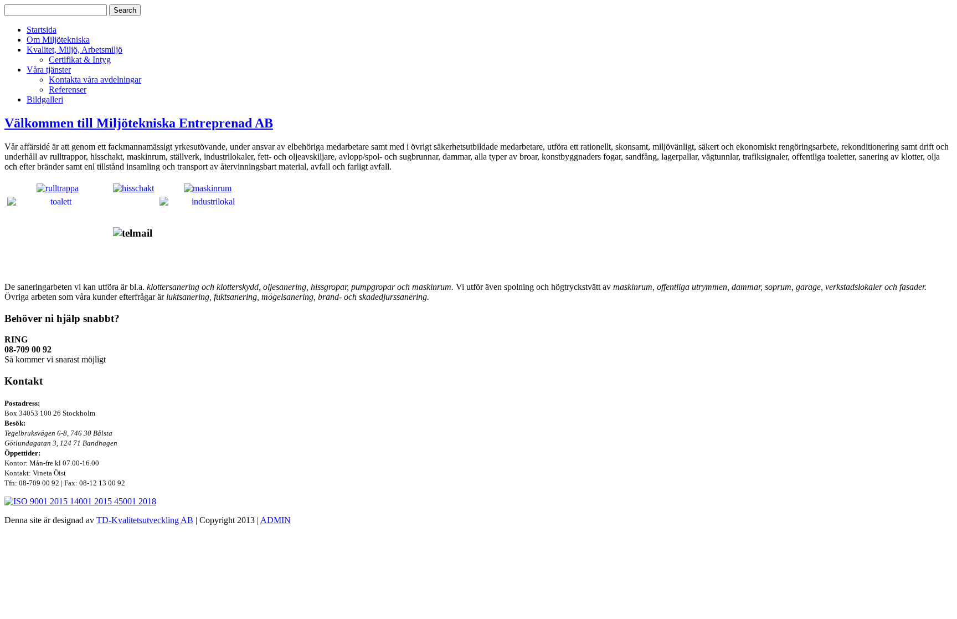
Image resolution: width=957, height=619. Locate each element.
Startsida (41, 29)
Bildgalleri (45, 99)
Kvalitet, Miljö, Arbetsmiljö (74, 49)
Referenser (67, 89)
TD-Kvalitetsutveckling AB (144, 520)
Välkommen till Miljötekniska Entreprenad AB (138, 123)
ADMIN (275, 520)
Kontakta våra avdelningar (95, 79)
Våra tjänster (49, 69)
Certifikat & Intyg (80, 59)
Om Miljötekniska (58, 39)
